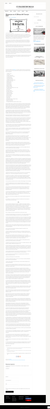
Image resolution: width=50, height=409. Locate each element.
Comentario (7, 368)
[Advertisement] (18, 64)
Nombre (7, 376)
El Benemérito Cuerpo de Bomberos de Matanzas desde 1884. (39, 90)
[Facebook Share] (16, 356)
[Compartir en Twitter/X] (18, 356)
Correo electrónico (8, 380)
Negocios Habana (14, 398)
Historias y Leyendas (21, 398)
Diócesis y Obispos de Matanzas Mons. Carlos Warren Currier (39, 86)
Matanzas (14, 69)
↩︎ (9, 349)
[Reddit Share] (20, 356)
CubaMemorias (25, 7)
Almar (35, 82)
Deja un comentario (13, 17)
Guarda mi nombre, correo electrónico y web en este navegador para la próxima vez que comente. (18, 389)
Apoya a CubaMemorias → (37, 41)
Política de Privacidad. (8, 398)
